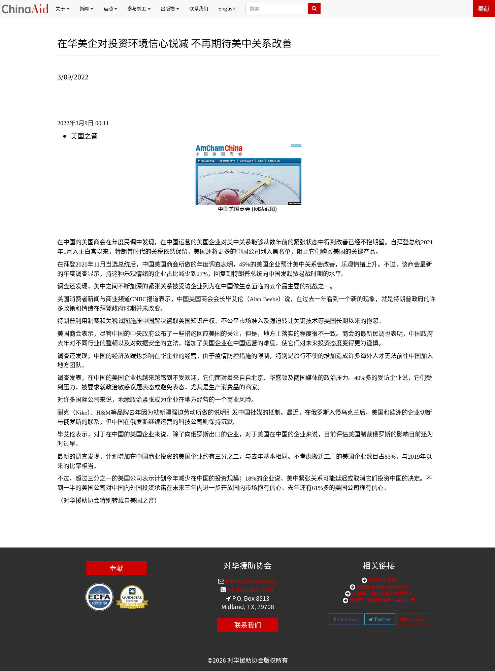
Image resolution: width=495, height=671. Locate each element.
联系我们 (198, 8)
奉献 (484, 8)
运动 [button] (108, 8)
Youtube (415, 619)
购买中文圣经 (381, 579)
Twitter (382, 619)
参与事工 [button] (137, 8)
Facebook (347, 619)
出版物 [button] (168, 8)
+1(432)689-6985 (250, 589)
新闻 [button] (84, 8)
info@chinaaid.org (250, 580)
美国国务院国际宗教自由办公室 (381, 600)
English (226, 8)
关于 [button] (61, 8)
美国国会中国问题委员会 (381, 586)
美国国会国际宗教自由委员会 (382, 593)
